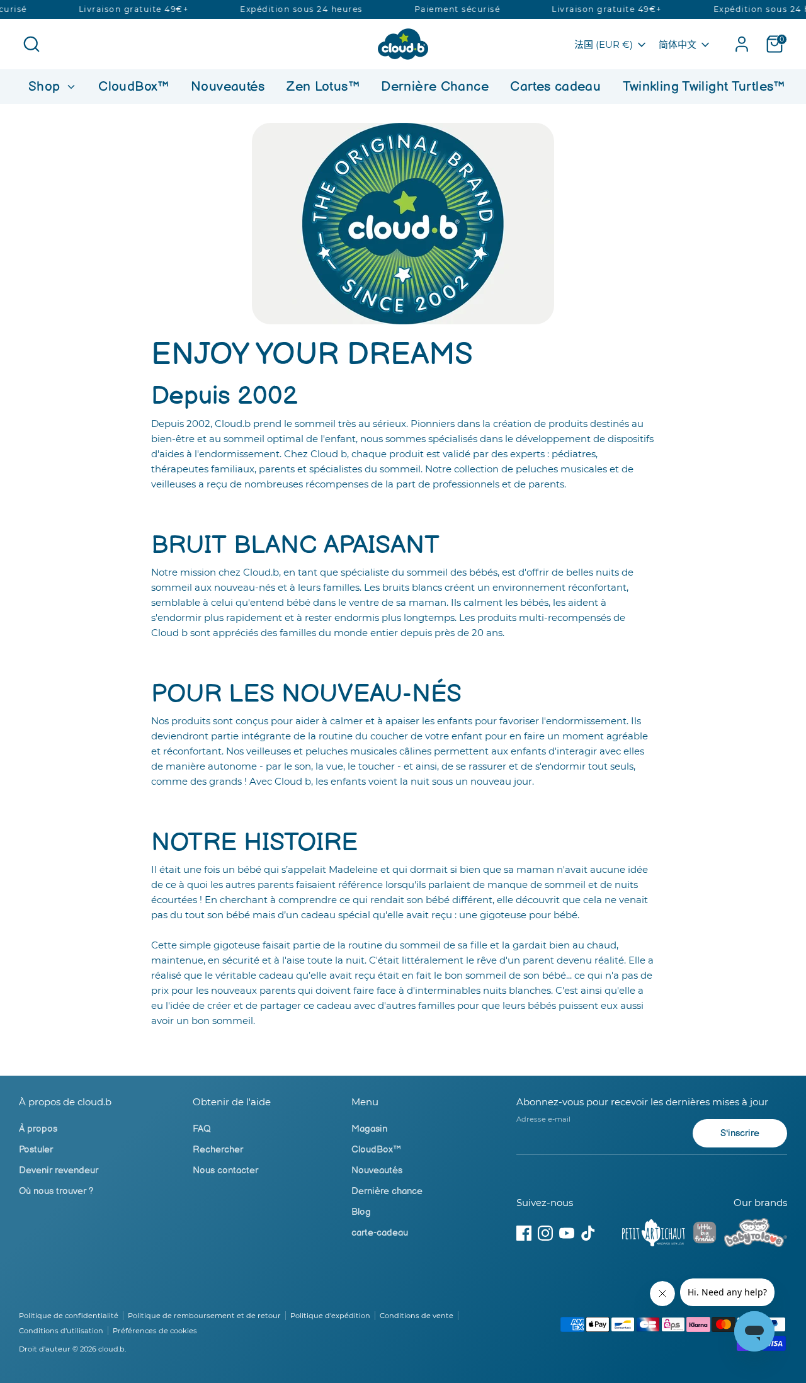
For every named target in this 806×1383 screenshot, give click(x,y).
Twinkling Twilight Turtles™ (704, 86)
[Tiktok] (588, 1233)
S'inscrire (739, 1133)
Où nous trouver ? (56, 1191)
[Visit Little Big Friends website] (704, 1234)
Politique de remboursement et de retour (204, 1315)
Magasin (369, 1129)
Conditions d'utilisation (61, 1330)
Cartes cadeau (555, 86)
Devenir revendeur (58, 1170)
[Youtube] (566, 1233)
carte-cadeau (379, 1233)
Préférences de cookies (155, 1330)
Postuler (36, 1150)
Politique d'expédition (330, 1315)
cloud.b (111, 1349)
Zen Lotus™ (323, 86)
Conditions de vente (416, 1315)
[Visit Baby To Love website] (755, 1235)
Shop (46, 86)
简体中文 (677, 44)
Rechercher (218, 1150)
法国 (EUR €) (603, 44)
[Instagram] (545, 1233)
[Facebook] (523, 1233)
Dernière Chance (435, 86)
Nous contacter (225, 1170)
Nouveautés (228, 86)
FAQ (202, 1129)
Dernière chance (387, 1191)
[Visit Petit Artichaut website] (653, 1235)
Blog (361, 1212)
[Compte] (741, 44)
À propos (38, 1129)
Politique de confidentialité (68, 1315)
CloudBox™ (133, 86)
